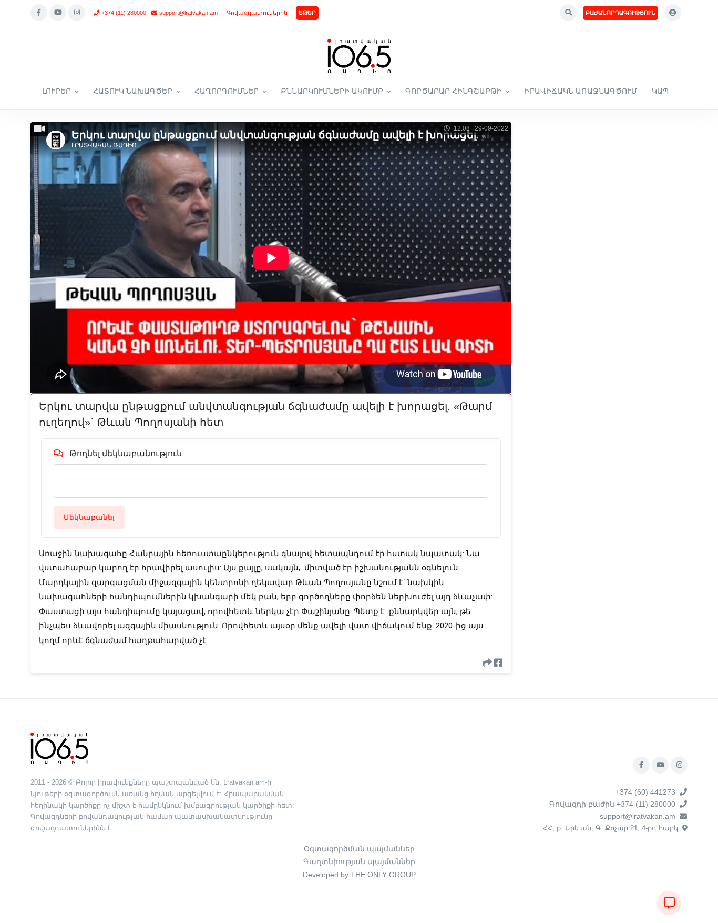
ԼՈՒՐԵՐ (56, 91)
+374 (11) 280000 (123, 12)
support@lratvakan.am (188, 12)
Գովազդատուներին (257, 12)
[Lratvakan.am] (59, 747)
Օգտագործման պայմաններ (359, 849)
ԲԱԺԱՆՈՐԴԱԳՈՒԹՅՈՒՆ (620, 12)
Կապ (660, 91)
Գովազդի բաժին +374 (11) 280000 (612, 804)
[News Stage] (359, 56)
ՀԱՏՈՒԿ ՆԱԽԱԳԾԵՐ (132, 91)
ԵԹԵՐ (307, 12)
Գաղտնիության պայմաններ (359, 861)
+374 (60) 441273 (645, 792)
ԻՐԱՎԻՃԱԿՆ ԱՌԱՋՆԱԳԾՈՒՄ (580, 91)
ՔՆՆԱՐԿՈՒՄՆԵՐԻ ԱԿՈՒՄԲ (332, 91)
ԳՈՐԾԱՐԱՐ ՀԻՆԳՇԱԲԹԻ (453, 91)
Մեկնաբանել (89, 517)
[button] (568, 12)
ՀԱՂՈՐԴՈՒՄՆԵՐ (226, 91)
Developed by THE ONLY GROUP (359, 874)
